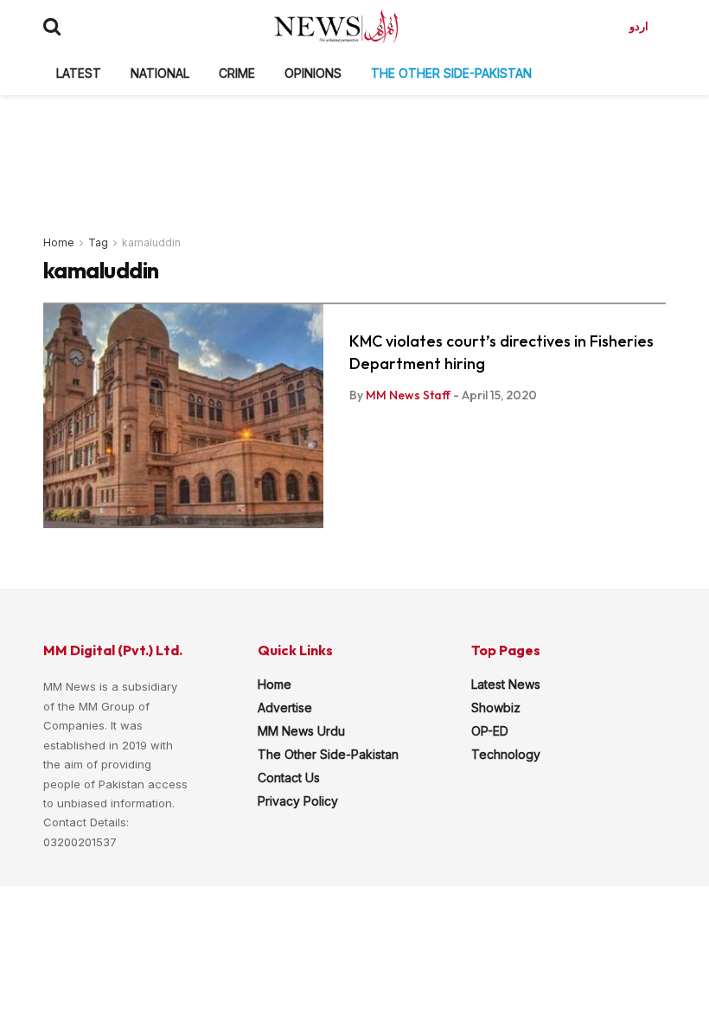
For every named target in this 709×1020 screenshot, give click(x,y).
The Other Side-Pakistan (451, 73)
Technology (505, 754)
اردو (638, 26)
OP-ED (489, 731)
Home (58, 242)
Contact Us (289, 777)
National (160, 73)
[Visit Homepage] (336, 26)
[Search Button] (52, 26)
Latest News (505, 684)
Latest (78, 73)
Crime (237, 73)
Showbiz (496, 707)
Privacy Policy (298, 801)
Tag (98, 242)
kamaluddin (151, 242)
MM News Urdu (301, 731)
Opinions (313, 73)
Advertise (285, 707)
